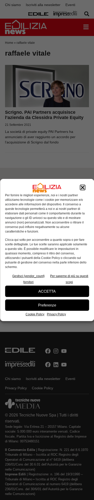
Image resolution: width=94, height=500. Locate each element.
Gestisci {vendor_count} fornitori (28, 279)
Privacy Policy (56, 314)
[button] (82, 187)
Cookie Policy (35, 314)
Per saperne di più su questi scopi (69, 279)
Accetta (47, 291)
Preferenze (47, 305)
